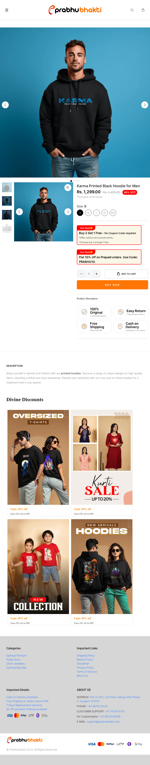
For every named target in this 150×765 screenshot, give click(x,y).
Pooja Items (13, 659)
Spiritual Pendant (16, 655)
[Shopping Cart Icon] (143, 10)
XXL (113, 212)
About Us (82, 675)
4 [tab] (79, 181)
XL (104, 212)
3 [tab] (76, 181)
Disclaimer (83, 663)
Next (144, 104)
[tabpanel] (75, 102)
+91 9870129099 (110, 716)
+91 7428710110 (115, 711)
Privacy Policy (85, 667)
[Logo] (75, 9)
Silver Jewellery (15, 663)
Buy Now (112, 284)
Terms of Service (87, 671)
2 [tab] (74, 181)
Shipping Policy (86, 655)
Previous (5, 104)
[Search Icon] (132, 10)
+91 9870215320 (97, 706)
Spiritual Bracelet (16, 667)
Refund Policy (85, 659)
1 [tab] (71, 181)
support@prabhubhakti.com (103, 721)
